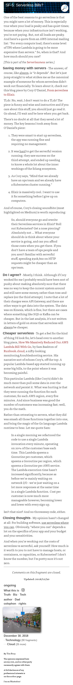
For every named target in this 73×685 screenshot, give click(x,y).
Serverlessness (36, 62)
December (10, 635)
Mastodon (15, 681)
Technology (13, 640)
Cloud (11, 644)
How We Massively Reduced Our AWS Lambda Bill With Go (36, 344)
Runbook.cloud (14, 350)
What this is (11, 590)
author (8, 599)
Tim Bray (11, 653)
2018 (25, 635)
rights (22, 603)
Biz (15, 594)
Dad (17, 599)
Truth (7, 594)
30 (19, 635)
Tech (23, 594)
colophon (10, 603)
